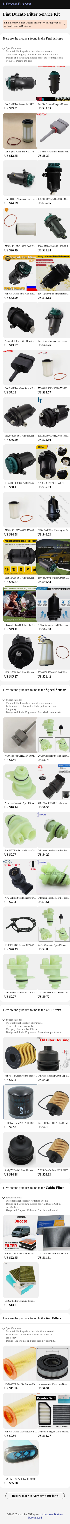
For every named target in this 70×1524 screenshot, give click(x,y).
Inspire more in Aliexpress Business (35, 1495)
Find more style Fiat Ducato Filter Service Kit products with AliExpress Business (32, 24)
